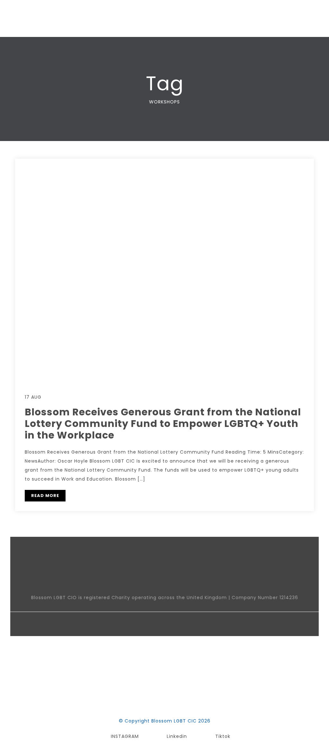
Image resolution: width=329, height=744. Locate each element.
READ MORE (45, 495)
